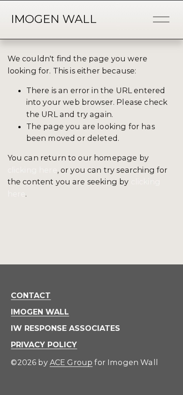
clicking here (32, 170)
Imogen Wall (54, 19)
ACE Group (71, 362)
